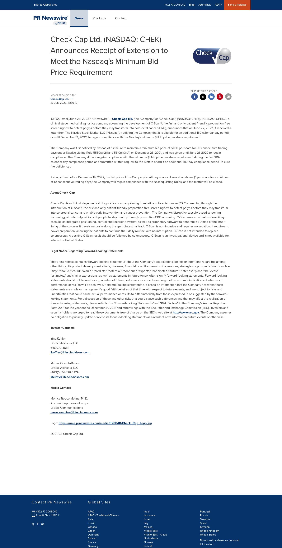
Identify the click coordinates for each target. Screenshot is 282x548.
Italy (146, 523)
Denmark (93, 535)
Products (99, 18)
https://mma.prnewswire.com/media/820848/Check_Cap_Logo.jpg (105, 423)
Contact (121, 18)
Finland (92, 538)
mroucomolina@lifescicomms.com (74, 412)
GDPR (218, 5)
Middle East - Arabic (155, 535)
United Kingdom (209, 531)
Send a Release (237, 5)
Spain (203, 523)
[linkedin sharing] (211, 97)
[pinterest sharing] (220, 97)
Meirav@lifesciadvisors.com (69, 377)
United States (208, 535)
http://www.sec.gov (186, 312)
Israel (147, 519)
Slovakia (205, 519)
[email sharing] (228, 97)
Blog (192, 5)
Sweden (205, 527)
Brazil (91, 523)
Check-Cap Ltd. (122, 119)
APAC (91, 512)
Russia (204, 515)
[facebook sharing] (194, 97)
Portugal (205, 512)
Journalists (204, 5)
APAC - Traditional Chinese (103, 515)
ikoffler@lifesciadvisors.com (69, 352)
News (79, 18)
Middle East (150, 531)
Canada (92, 527)
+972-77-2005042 (46, 512)
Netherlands (151, 538)
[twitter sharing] (203, 97)
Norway (148, 542)
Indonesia (149, 515)
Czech (91, 531)
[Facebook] (38, 524)
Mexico (148, 527)
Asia (90, 519)
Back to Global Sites (45, 5)
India (146, 512)
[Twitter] (33, 524)
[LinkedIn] (42, 524)
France (92, 542)
